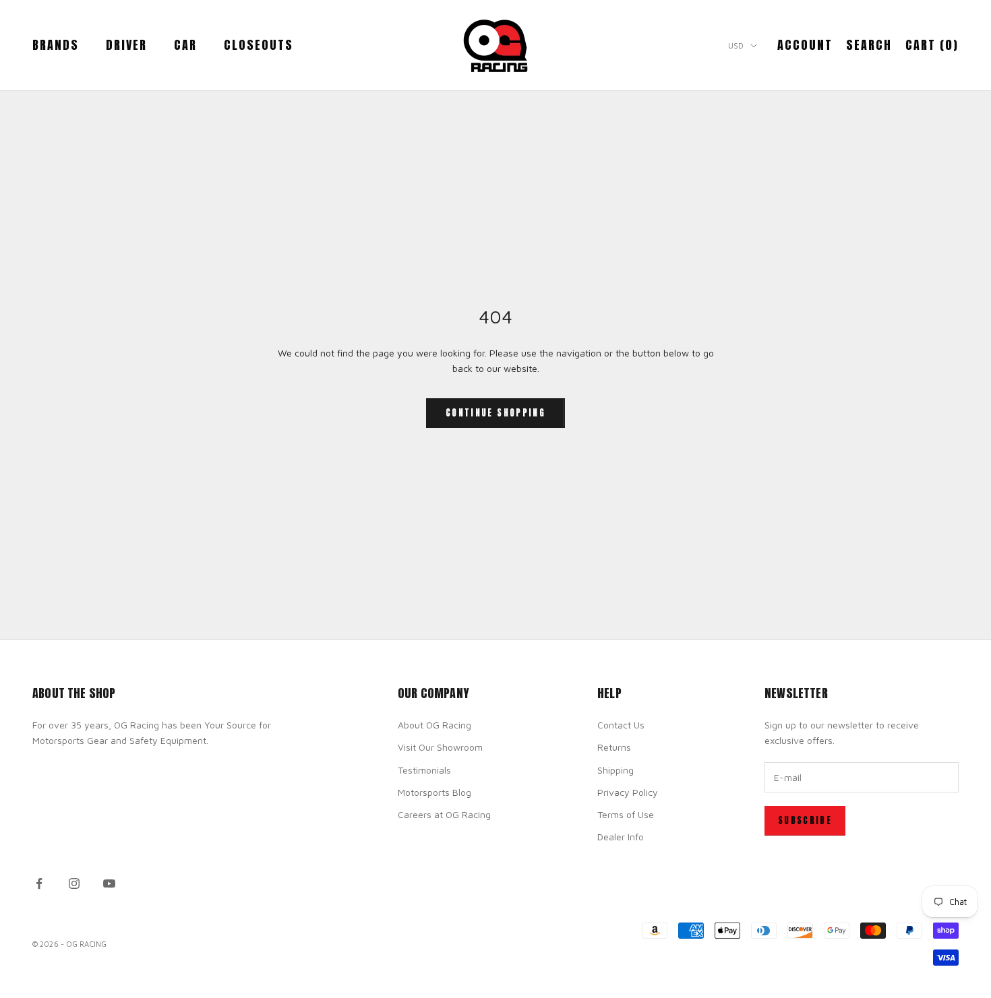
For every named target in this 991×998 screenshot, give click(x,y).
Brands (55, 45)
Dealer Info (620, 836)
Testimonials (424, 770)
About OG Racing (434, 724)
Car (185, 45)
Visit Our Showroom (440, 747)
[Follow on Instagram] (74, 883)
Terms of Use (625, 814)
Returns (614, 747)
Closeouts (258, 45)
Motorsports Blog (434, 792)
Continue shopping (495, 412)
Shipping (615, 770)
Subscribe (805, 820)
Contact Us (620, 724)
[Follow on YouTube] (109, 883)
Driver (126, 45)
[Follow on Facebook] (39, 883)
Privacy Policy (627, 792)
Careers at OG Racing (444, 814)
